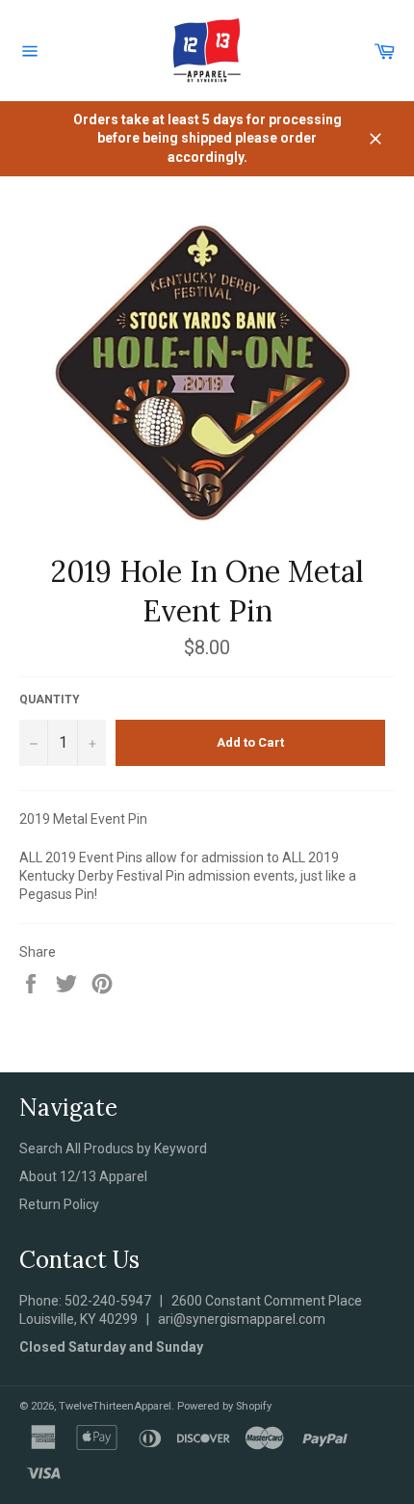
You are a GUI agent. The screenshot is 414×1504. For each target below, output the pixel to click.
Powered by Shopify (224, 1406)
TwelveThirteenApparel (115, 1406)
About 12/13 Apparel (83, 1176)
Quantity (49, 699)
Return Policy (59, 1204)
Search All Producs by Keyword (113, 1148)
